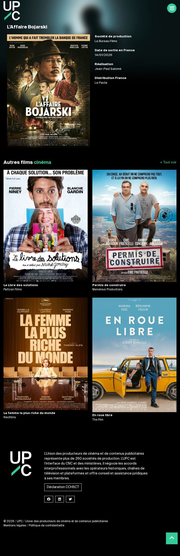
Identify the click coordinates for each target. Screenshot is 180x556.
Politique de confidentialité (46, 525)
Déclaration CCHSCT (63, 487)
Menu (171, 8)
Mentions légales (15, 525)
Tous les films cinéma (168, 162)
